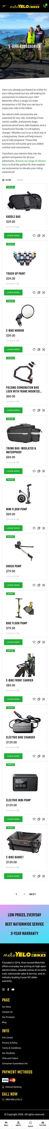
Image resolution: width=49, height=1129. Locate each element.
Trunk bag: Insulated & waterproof (21, 450)
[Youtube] (13, 989)
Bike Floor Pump (16, 623)
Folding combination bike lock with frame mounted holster (23, 391)
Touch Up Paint (15, 273)
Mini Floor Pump (16, 509)
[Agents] (18, 1122)
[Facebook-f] (8, 989)
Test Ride (42, 1125)
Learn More (13, 235)
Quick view (43, 235)
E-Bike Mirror (15, 330)
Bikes (6, 1125)
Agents (18, 1125)
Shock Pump (13, 566)
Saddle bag (13, 216)
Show (20, 180)
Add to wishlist (34, 235)
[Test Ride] (42, 1122)
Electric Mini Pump (18, 800)
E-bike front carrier (19, 680)
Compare (38, 235)
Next (32, 894)
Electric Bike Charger (20, 737)
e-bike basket (15, 857)
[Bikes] (6, 1122)
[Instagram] (3, 989)
